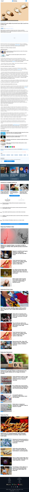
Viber (27, 149)
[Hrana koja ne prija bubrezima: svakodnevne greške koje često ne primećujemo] (3, 140)
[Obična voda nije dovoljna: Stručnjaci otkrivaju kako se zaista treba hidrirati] (3, 143)
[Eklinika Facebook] (11, 487)
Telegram (2, 150)
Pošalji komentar (9, 161)
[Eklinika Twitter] (13, 487)
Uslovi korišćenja (14, 489)
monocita (13, 61)
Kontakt (22, 489)
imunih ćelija (19, 69)
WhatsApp (24, 149)
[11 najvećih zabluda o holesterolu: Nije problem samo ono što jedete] (6, 398)
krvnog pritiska (17, 44)
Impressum (10, 489)
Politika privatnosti (18, 489)
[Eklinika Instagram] (15, 487)
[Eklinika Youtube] (17, 487)
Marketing (7, 489)
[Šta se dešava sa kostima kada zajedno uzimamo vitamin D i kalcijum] (3, 55)
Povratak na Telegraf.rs (2, 1)
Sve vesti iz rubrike (14, 195)
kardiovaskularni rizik (16, 124)
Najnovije (7, 227)
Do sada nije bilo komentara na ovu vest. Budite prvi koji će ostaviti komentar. (11, 159)
